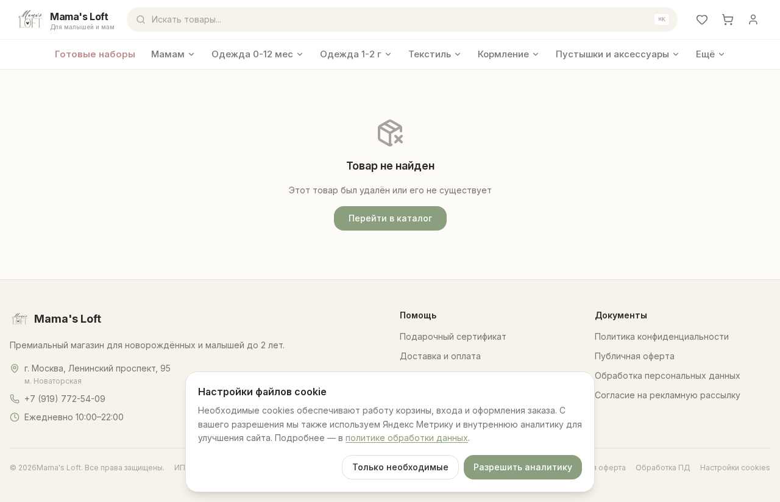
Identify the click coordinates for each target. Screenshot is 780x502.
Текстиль (429, 54)
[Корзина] (727, 19)
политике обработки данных (407, 437)
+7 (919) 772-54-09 (64, 398)
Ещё (705, 54)
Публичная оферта (635, 356)
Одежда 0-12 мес (252, 54)
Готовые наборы (95, 54)
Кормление (503, 54)
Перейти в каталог (390, 218)
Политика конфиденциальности (662, 336)
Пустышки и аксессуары (612, 54)
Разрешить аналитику (522, 467)
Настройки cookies (735, 467)
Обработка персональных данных (667, 375)
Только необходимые (400, 467)
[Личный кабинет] (753, 19)
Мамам (168, 54)
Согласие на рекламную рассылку (667, 395)
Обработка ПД (663, 467)
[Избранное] (702, 19)
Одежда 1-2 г (350, 54)
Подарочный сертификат (453, 336)
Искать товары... (408, 19)
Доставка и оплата (440, 356)
